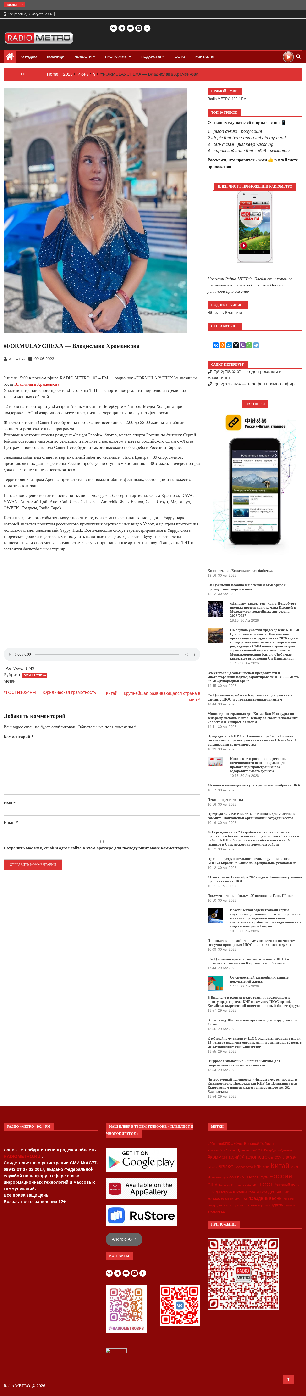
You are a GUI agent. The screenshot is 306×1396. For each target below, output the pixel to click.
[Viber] (243, 345)
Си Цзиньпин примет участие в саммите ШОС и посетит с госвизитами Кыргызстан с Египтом (248, 961)
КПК (257, 1167)
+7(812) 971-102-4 (226, 384)
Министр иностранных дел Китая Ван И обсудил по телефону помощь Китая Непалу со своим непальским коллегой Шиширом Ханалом (253, 718)
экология (290, 1205)
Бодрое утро (244, 1167)
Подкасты (151, 57)
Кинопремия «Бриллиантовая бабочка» (241, 570)
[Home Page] (10, 57)
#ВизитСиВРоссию (222, 1150)
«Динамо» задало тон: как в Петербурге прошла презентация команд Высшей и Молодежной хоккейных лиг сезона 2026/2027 (263, 609)
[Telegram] (256, 345)
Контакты (204, 57)
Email (11, 822)
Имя (10, 803)
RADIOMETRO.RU (23, 1156)
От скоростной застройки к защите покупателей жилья (259, 979)
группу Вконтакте (227, 312)
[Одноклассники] (222, 345)
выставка (240, 1192)
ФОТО (180, 57)
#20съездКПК (219, 1144)
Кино (265, 1167)
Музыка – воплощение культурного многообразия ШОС (255, 785)
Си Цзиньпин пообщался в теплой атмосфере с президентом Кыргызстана (247, 587)
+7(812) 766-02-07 (226, 372)
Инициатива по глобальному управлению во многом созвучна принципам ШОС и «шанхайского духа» (251, 943)
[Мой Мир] (229, 345)
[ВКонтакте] (216, 345)
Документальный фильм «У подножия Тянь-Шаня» (251, 895)
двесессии (278, 1191)
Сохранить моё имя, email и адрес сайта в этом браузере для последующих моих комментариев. (97, 848)
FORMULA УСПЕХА (35, 675)
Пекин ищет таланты (225, 800)
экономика (216, 1211)
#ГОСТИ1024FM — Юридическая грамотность (50, 692)
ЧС (255, 1185)
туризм (277, 1205)
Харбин (247, 1185)
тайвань (250, 1205)
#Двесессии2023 (250, 1150)
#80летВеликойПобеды (252, 1143)
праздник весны (265, 1198)
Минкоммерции (218, 1177)
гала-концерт (257, 1192)
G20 (293, 1157)
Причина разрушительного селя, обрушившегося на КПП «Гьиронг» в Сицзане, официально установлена (252, 861)
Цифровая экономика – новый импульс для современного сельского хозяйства (244, 1063)
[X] (236, 345)
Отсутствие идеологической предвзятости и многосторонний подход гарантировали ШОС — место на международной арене (253, 677)
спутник (237, 1205)
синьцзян (289, 1198)
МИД (294, 1167)
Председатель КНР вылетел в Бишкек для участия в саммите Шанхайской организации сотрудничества (251, 816)
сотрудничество (219, 1205)
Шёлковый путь (285, 1185)
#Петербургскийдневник (277, 1150)
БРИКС (226, 1166)
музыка (240, 1198)
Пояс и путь (257, 1177)
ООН (233, 1177)
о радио (29, 57)
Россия (280, 1176)
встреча (226, 1192)
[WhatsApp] (249, 345)
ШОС (264, 1184)
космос (214, 1198)
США (213, 1185)
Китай (280, 1166)
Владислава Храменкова (36, 384)
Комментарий (18, 736)
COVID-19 (282, 1157)
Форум (236, 1185)
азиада (214, 1191)
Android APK (124, 1239)
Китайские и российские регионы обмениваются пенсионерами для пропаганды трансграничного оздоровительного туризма (258, 765)
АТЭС (212, 1167)
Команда (55, 57)
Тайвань (224, 1185)
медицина (227, 1198)
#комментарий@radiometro (237, 1157)
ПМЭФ (241, 1177)
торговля (264, 1205)
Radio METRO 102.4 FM (227, 99)
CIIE (270, 1157)
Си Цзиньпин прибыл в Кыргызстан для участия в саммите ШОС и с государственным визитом (250, 697)
